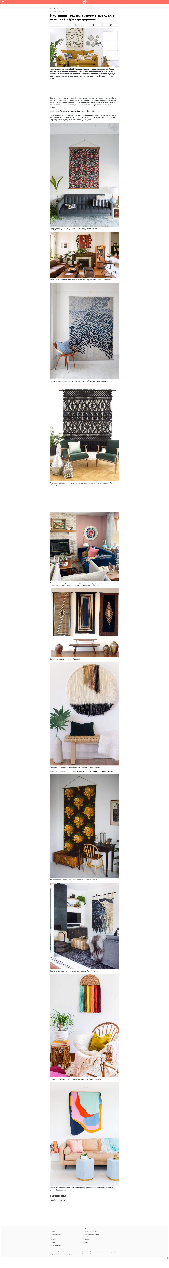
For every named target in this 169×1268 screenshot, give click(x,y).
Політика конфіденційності (92, 1234)
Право (77, 6)
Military (128, 6)
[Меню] (3, 2)
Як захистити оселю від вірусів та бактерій (77, 111)
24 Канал (4, 6)
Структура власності (56, 1245)
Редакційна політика (56, 1234)
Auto (120, 6)
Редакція (53, 1231)
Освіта (102, 6)
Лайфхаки (111, 6)
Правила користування (91, 1231)
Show (153, 6)
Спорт (86, 6)
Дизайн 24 (53, 8)
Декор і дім (60, 8)
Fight (93, 6)
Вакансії (53, 1242)
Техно (137, 6)
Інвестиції (56, 6)
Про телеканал (54, 1237)
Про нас (53, 1228)
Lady (160, 6)
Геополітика (16, 6)
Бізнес (37, 6)
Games (145, 6)
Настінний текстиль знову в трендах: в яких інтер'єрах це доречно (82, 8)
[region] (84, 1264)
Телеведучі (54, 1239)
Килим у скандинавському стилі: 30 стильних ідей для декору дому (86, 771)
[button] (58, 25)
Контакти (87, 1239)
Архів (86, 1242)
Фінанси (45, 6)
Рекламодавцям (89, 1228)
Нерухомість (67, 6)
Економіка (27, 6)
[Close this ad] (168, 1258)
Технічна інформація (90, 1237)
